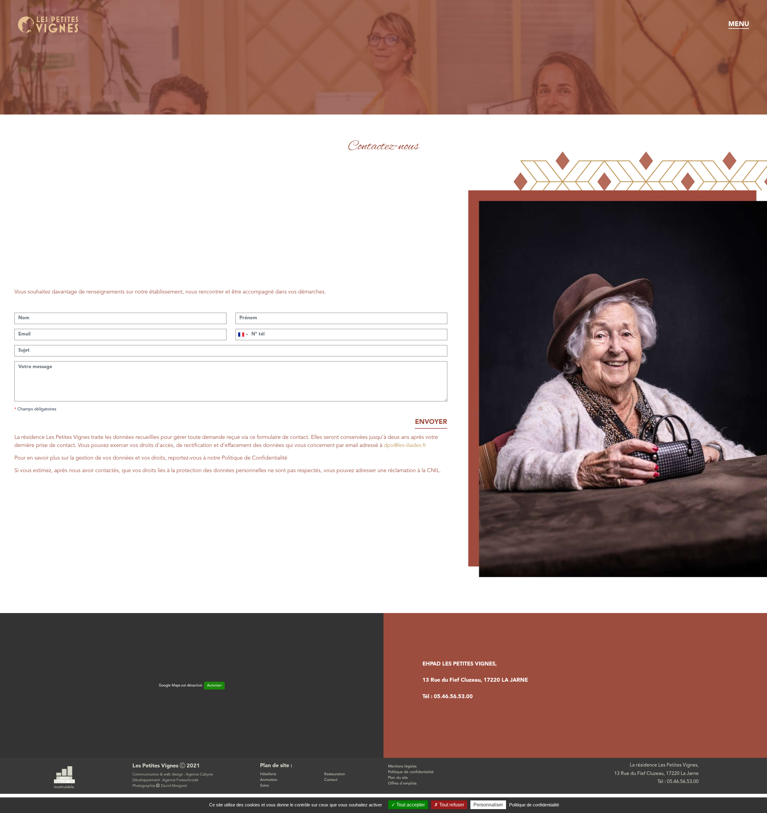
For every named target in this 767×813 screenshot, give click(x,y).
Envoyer (431, 422)
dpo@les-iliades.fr (405, 445)
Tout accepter (410, 804)
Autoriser (214, 685)
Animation (268, 780)
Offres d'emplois (402, 783)
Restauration (334, 774)
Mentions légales (402, 766)
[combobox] (243, 334)
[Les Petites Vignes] (48, 24)
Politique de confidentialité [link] (534, 804)
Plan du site (398, 778)
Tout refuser (451, 804)
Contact (330, 780)
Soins (264, 786)
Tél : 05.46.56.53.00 (447, 696)
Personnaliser (488, 804)
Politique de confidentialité (411, 772)
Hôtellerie (268, 774)
